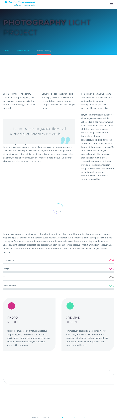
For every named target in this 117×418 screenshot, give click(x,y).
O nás (100, 7)
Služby (40, 7)
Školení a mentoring (61, 7)
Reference (85, 7)
